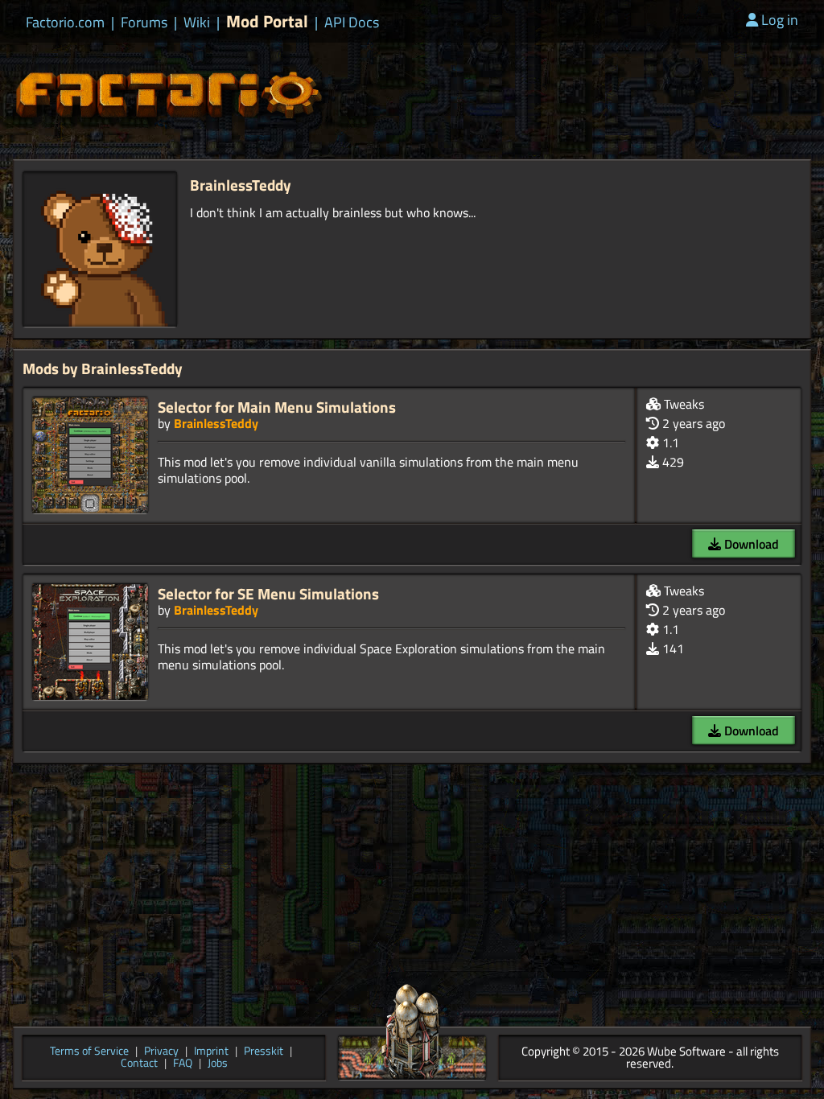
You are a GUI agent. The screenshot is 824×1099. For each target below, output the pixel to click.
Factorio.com (65, 22)
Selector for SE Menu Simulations (268, 593)
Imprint (211, 1052)
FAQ (182, 1064)
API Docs (351, 22)
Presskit (263, 1052)
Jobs (218, 1064)
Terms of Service (89, 1052)
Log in (779, 20)
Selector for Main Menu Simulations (277, 406)
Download (750, 544)
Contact (139, 1064)
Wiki (196, 22)
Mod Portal (267, 21)
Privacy (161, 1052)
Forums (144, 22)
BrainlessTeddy (216, 423)
